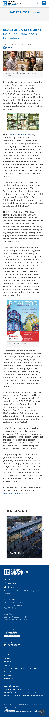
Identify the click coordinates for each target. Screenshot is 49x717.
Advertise (7, 662)
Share (9, 48)
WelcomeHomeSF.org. (14, 493)
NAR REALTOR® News (24, 12)
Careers (7, 658)
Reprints (7, 665)
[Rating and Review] (12, 637)
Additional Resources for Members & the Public (21, 668)
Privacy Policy (9, 672)
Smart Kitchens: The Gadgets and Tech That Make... (23, 692)
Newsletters (8, 655)
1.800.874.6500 (13, 583)
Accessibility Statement (13, 675)
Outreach (28, 44)
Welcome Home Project (19, 134)
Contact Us (12, 579)
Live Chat (11, 587)
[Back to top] (42, 712)
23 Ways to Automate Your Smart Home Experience (23, 695)
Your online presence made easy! (30, 711)
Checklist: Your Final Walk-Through (17, 689)
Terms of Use (9, 679)
